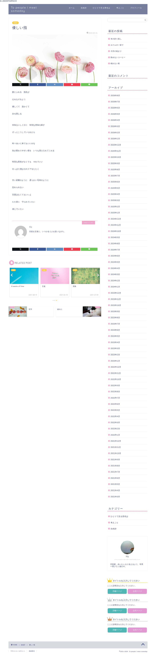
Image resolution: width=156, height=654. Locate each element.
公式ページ (137, 591)
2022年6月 (115, 404)
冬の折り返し (116, 39)
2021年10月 (116, 453)
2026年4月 (115, 120)
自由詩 (84, 8)
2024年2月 (115, 281)
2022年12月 (116, 367)
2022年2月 (115, 429)
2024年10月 (116, 231)
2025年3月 (115, 200)
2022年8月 (115, 392)
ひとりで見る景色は (101, 8)
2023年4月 (115, 342)
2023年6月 (115, 330)
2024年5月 (115, 262)
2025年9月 (115, 163)
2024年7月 (115, 250)
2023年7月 (115, 324)
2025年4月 (115, 194)
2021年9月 (115, 459)
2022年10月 (116, 379)
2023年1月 (115, 361)
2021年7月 (115, 472)
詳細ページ (117, 591)
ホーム (72, 8)
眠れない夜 (115, 63)
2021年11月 (116, 447)
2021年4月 (115, 490)
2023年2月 (115, 355)
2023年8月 (115, 318)
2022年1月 (115, 435)
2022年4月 (115, 416)
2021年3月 (115, 497)
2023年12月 (116, 293)
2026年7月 (115, 102)
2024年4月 (115, 268)
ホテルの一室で (117, 45)
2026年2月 (115, 132)
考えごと (120, 8)
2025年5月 (115, 188)
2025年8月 (115, 169)
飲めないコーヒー (118, 57)
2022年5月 (115, 410)
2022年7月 (115, 398)
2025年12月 (116, 145)
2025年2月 (115, 207)
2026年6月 (115, 108)
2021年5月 (115, 484)
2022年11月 (116, 373)
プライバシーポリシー (17, 651)
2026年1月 (115, 139)
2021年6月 (115, 478)
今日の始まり (116, 51)
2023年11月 (116, 299)
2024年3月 (115, 274)
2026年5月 (115, 114)
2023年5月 (115, 336)
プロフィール (136, 8)
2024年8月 (115, 243)
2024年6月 (115, 256)
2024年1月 (115, 287)
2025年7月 (115, 176)
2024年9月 (115, 237)
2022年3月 (115, 422)
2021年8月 (115, 466)
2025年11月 (116, 151)
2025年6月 (115, 182)
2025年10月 (116, 157)
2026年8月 (115, 95)
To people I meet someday (24, 9)
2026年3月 (115, 126)
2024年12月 (116, 219)
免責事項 (32, 651)
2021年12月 (116, 441)
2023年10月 (116, 305)
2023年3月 (115, 348)
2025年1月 (115, 213)
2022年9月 (115, 385)
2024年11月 (116, 225)
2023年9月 (115, 311)
